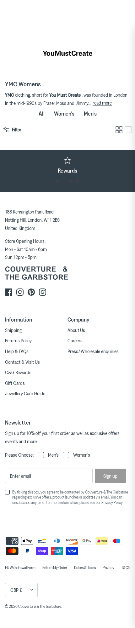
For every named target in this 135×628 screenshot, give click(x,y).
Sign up (110, 476)
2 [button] (64, 181)
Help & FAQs (17, 351)
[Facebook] (8, 292)
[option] (67, 165)
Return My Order (54, 567)
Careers (75, 340)
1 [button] (58, 181)
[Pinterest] (31, 292)
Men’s (90, 113)
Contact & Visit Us (22, 362)
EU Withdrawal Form (20, 567)
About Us (76, 330)
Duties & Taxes (85, 567)
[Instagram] (20, 292)
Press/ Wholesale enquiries (93, 351)
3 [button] (71, 181)
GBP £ (16, 590)
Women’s (64, 113)
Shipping (13, 330)
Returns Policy (18, 340)
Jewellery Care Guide (25, 393)
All (42, 113)
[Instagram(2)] (42, 292)
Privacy (108, 567)
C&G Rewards (18, 372)
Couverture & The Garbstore (39, 606)
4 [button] (77, 181)
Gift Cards (15, 383)
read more (102, 102)
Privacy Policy (111, 502)
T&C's (125, 567)
